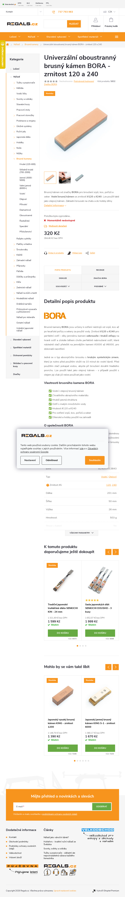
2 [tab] (80, 646)
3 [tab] (83, 646)
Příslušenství (26, 231)
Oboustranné (26, 215)
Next (116, 552)
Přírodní (23, 204)
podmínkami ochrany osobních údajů (59, 814)
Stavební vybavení (22, 339)
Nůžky (19, 153)
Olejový (113, 476)
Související (61, 286)
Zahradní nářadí (23, 260)
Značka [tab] (100, 278)
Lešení (16, 68)
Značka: (50, 84)
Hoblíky (20, 142)
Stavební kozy (23, 104)
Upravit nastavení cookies (65, 890)
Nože (18, 148)
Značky (16, 374)
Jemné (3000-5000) (26, 179)
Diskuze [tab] (63, 278)
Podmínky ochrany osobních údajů (22, 847)
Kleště (19, 254)
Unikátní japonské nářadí (24, 329)
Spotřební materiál (22, 347)
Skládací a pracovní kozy (22, 365)
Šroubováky (22, 249)
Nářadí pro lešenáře (25, 317)
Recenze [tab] (100, 270)
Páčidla (19, 271)
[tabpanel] (63, 600)
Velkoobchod (15, 853)
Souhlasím (95, 460)
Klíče (18, 282)
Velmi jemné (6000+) (25, 187)
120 (108, 485)
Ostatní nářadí (23, 322)
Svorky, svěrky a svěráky (55, 848)
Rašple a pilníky (23, 238)
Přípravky (20, 265)
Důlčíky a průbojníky (26, 276)
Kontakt (9, 11)
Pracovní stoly (23, 109)
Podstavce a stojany (26, 120)
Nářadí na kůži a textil (26, 293)
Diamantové (25, 209)
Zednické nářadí (23, 287)
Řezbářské (24, 220)
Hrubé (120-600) (28, 164)
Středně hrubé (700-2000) (26, 171)
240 (114, 485)
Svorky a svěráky (24, 99)
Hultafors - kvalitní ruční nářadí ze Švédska (60, 843)
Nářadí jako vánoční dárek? (56, 837)
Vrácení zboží (15, 857)
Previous (108, 552)
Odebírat (101, 806)
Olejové (23, 199)
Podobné (98, 286)
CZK (110, 11)
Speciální (24, 226)
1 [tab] (77, 646)
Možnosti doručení (58, 226)
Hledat (74, 24)
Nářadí (16, 76)
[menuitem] (15, 37)
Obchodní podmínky (18, 841)
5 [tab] (85, 761)
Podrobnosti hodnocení (84, 81)
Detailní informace (54, 205)
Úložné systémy (24, 126)
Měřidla (19, 88)
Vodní (22, 193)
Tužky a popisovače (25, 82)
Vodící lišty (21, 93)
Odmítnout (52, 460)
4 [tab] (85, 646)
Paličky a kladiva (24, 244)
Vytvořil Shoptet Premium (107, 890)
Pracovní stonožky (25, 115)
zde (82, 448)
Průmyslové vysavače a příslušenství (26, 310)
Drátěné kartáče (24, 303)
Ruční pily (21, 131)
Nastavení (30, 460)
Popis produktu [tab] (63, 270)
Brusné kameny (24, 158)
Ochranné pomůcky (22, 355)
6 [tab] (88, 761)
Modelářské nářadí (25, 298)
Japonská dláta (23, 137)
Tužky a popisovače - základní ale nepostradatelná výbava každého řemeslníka (59, 855)
